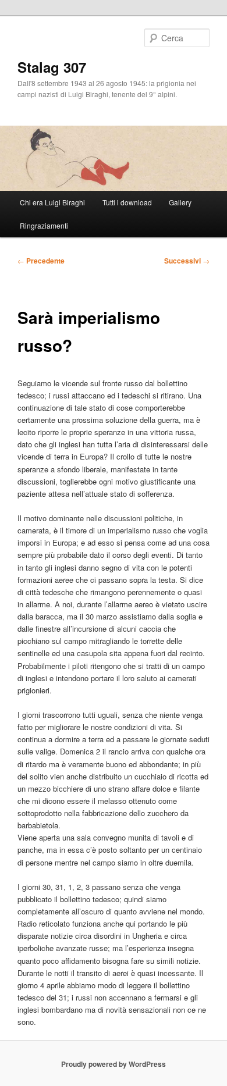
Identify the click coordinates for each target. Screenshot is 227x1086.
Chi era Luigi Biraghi (52, 202)
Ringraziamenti (44, 225)
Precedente (41, 260)
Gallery (180, 202)
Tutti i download (127, 202)
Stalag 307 (51, 67)
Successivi (187, 260)
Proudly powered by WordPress (113, 1064)
